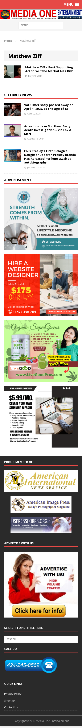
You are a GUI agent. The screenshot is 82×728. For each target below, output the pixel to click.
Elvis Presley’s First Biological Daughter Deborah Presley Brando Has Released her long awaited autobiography (50, 157)
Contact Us (11, 707)
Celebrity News (18, 95)
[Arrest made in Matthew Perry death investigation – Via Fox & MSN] (12, 134)
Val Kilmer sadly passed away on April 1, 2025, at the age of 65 (48, 107)
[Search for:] (41, 25)
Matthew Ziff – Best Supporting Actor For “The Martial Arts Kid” (49, 69)
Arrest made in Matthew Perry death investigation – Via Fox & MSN (47, 130)
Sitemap (9, 700)
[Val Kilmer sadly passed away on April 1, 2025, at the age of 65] (12, 113)
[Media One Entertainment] (41, 14)
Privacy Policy (12, 694)
